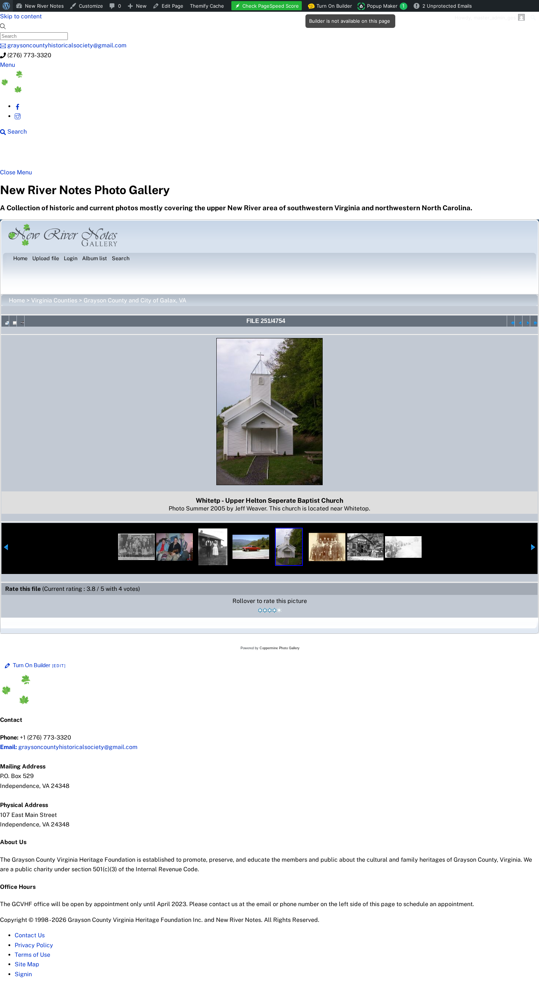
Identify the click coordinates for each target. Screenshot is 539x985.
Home (17, 300)
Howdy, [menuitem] (485, 18)
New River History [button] (231, 155)
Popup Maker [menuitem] (385, 6)
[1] (260, 610)
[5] (279, 610)
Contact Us (30, 935)
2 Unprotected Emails (447, 6)
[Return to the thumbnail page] (5, 321)
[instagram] (18, 116)
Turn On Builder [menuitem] (332, 7)
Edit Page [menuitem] (172, 6)
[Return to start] (510, 321)
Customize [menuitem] (91, 6)
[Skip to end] (534, 321)
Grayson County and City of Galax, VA (135, 300)
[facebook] (18, 106)
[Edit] (59, 666)
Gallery (284, 155)
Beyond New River (161, 155)
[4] (274, 610)
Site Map (27, 964)
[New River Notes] (55, 90)
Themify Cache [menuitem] (207, 6)
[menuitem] (6, 6)
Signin (23, 974)
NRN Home (28, 155)
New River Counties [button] (90, 155)
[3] (269, 610)
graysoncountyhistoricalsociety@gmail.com (69, 747)
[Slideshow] (20, 321)
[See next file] (526, 321)
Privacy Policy (34, 945)
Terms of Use (32, 954)
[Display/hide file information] (12, 321)
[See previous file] (518, 321)
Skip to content (21, 16)
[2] (265, 610)
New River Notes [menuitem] (44, 6)
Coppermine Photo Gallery (280, 648)
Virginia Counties (54, 300)
